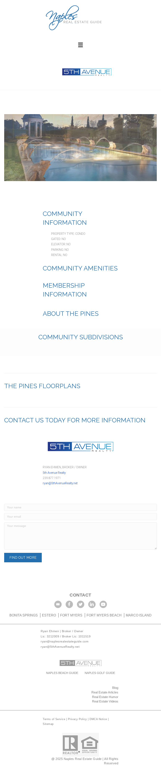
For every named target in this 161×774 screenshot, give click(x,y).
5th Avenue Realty (54, 472)
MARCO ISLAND (139, 615)
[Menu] (80, 45)
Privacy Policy (78, 719)
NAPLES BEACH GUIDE (62, 673)
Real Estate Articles (104, 692)
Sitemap (48, 724)
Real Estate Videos (105, 701)
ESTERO (49, 615)
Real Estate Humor (105, 697)
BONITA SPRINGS (24, 615)
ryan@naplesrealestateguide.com (64, 641)
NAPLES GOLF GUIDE (100, 673)
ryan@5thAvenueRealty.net (60, 483)
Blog (115, 687)
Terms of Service (54, 719)
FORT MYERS (71, 615)
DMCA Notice (98, 719)
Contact (80, 595)
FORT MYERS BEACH (104, 615)
